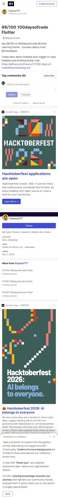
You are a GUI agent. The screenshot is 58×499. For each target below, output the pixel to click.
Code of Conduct (20, 103)
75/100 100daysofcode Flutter (17, 294)
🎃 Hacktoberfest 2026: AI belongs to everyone (23, 410)
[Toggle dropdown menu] (54, 112)
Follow (29, 225)
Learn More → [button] (11, 201)
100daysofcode (11, 38)
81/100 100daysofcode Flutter (17, 283)
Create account (47, 3)
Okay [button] (7, 493)
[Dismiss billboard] (54, 436)
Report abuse (39, 103)
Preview (26, 94)
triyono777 (14, 10)
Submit (11, 94)
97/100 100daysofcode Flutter (17, 272)
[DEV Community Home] (11, 3)
